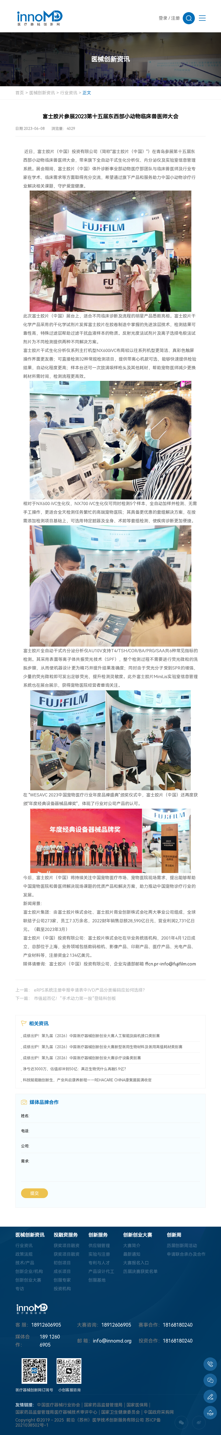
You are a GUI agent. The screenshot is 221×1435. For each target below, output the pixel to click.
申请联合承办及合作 (186, 1254)
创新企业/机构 (29, 1271)
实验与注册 (99, 1254)
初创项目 (62, 1262)
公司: (25, 1146)
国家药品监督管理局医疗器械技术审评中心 (56, 1412)
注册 (175, 18)
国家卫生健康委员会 (120, 1412)
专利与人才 (99, 1262)
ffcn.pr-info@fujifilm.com (170, 964)
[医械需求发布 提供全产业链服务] (210, 1396)
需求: (25, 1161)
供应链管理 (99, 1245)
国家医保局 (137, 1405)
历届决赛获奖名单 (140, 1271)
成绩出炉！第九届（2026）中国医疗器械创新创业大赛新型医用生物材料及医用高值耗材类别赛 (102, 1047)
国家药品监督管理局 (103, 1405)
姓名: (25, 1116)
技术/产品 (24, 1262)
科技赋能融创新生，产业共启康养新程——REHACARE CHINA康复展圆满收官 (87, 1080)
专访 (19, 1288)
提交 (34, 1193)
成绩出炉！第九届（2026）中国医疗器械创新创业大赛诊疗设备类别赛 (82, 1058)
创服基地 (97, 1280)
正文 (86, 92)
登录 (163, 18)
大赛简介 (131, 1245)
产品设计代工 (101, 1271)
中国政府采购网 (159, 1412)
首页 (19, 92)
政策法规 (24, 1254)
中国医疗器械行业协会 (58, 1405)
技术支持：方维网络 (79, 1425)
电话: (25, 1131)
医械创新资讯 (42, 92)
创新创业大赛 (28, 1280)
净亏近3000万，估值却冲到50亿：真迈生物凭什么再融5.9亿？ (75, 1069)
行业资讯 (68, 92)
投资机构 (62, 1288)
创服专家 (62, 1280)
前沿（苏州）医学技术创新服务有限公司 (105, 1420)
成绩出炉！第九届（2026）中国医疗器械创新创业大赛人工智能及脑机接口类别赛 (91, 1036)
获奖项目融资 (67, 1245)
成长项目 (62, 1271)
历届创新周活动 (182, 1245)
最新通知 (131, 1254)
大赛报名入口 (136, 1262)
